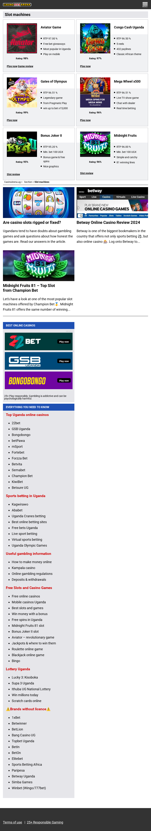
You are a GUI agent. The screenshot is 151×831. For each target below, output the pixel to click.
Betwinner (19, 723)
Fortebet (18, 452)
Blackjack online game (28, 655)
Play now (12, 66)
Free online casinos (26, 596)
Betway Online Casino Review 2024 (108, 222)
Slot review (13, 174)
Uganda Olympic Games (29, 545)
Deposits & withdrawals (29, 579)
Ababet (17, 510)
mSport (17, 446)
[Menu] (145, 5)
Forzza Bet (19, 458)
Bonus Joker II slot (25, 631)
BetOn (16, 753)
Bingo (16, 661)
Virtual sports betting (27, 539)
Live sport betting (24, 534)
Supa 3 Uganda (23, 683)
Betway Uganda (23, 776)
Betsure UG (20, 488)
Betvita (17, 464)
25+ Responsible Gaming (45, 822)
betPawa (18, 441)
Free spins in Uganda (27, 620)
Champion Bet (22, 476)
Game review (25, 66)
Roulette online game (27, 649)
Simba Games (22, 782)
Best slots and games (27, 608)
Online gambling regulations (32, 574)
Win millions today (25, 695)
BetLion (17, 729)
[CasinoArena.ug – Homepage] (17, 4)
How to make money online (32, 562)
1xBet (16, 717)
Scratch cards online (26, 701)
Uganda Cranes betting (28, 516)
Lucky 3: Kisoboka (25, 677)
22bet (16, 423)
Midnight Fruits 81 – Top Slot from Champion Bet (29, 288)
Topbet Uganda (23, 741)
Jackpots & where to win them (34, 643)
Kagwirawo (20, 504)
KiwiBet (17, 482)
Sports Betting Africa (27, 764)
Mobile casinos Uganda (29, 602)
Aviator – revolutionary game (33, 637)
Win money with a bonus (30, 614)
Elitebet (17, 759)
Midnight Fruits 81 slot (28, 626)
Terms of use (12, 822)
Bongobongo (21, 435)
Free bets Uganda (25, 528)
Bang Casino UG (23, 735)
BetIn (16, 747)
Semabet (18, 470)
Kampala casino (23, 568)
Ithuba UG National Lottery (31, 689)
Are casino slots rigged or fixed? (32, 222)
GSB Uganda (21, 429)
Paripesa (18, 770)
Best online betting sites (29, 522)
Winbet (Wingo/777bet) (29, 788)
